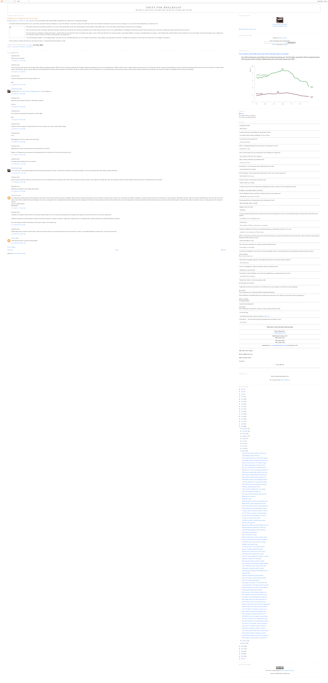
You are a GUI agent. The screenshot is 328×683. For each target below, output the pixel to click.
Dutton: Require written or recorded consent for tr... (254, 602)
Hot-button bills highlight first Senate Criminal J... (254, 530)
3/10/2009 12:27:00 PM (18, 60)
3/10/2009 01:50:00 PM (18, 94)
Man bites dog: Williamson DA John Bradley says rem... (255, 525)
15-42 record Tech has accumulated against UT (30, 91)
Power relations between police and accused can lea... (255, 594)
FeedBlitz (285, 44)
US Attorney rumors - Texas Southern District (253, 546)
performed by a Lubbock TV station (20, 20)
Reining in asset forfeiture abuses (250, 544)
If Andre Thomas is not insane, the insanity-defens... (255, 513)
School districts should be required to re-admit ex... (254, 628)
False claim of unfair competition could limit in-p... (254, 494)
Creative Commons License (287, 670)
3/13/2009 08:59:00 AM (18, 243)
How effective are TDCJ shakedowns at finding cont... (255, 597)
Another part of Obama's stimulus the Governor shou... (255, 460)
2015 (242, 411)
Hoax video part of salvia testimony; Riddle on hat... (255, 592)
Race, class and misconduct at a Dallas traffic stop (254, 467)
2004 (242, 656)
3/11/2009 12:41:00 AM (18, 154)
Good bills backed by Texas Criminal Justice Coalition (255, 621)
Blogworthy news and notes (248, 496)
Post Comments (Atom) (19, 253)
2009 (242, 426)
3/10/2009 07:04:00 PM (18, 119)
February (244, 640)
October (244, 433)
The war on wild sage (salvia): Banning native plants (255, 618)
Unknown (13, 238)
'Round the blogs (246, 573)
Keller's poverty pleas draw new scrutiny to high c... (254, 463)
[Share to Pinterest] (42, 45)
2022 (242, 394)
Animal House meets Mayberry (249, 532)
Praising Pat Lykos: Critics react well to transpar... (254, 542)
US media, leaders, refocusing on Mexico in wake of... (255, 510)
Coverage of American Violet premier (251, 518)
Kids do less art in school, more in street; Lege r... (254, 551)
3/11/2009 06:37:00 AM (18, 173)
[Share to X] (39, 45)
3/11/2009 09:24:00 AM (18, 182)
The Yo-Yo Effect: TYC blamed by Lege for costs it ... (255, 609)
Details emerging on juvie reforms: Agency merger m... (255, 587)
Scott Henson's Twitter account (248, 29)
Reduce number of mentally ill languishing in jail (254, 611)
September (245, 436)
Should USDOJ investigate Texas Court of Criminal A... (255, 635)
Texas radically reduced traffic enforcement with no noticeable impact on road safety (264, 54)
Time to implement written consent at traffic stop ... (254, 566)
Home (116, 250)
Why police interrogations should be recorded (253, 561)
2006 (242, 651)
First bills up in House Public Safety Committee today (255, 630)
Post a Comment (11, 247)
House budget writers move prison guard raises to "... (255, 599)
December (245, 428)
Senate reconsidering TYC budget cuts (251, 491)
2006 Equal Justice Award (279, 333)
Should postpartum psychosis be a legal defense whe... (255, 501)
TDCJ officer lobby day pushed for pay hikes (253, 554)
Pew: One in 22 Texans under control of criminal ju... (255, 623)
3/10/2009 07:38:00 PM (18, 142)
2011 (242, 421)
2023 (242, 391)
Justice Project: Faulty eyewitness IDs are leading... (254, 484)
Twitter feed (267, 316)
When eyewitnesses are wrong (249, 534)
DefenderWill (14, 195)
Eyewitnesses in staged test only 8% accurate (253, 568)
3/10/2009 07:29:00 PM (18, 129)
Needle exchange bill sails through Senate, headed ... (255, 508)
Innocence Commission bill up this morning (252, 575)
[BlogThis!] (37, 45)
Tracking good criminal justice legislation (252, 590)
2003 (242, 659)
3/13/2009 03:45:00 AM (18, 234)
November (245, 431)
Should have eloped (247, 498)
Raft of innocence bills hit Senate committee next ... (254, 477)
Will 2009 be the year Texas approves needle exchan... (255, 616)
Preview (274, 44)
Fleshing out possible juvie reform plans (251, 558)
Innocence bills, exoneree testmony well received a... (255, 453)
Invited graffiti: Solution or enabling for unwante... (254, 633)
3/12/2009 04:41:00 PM (18, 225)
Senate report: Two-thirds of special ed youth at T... (254, 626)
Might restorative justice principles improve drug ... (254, 503)
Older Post (223, 250)
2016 (242, 409)
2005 (242, 654)
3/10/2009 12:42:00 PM (18, 84)
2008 (242, 646)
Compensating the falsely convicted (250, 455)
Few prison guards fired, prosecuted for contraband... (255, 539)
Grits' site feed (283, 38)
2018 (242, 404)
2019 (242, 401)
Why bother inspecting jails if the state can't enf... (254, 465)
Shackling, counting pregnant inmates (251, 486)
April (243, 448)
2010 (242, 424)
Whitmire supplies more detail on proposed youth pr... (255, 606)
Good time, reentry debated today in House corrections (255, 556)
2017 (242, 406)
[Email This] (36, 45)
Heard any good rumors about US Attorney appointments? (256, 604)
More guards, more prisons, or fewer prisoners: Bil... (255, 582)
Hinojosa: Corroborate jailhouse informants (252, 549)
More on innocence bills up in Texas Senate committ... (255, 458)
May (243, 446)
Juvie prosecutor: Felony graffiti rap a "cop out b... (254, 515)
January (244, 643)
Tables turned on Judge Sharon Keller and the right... (255, 474)
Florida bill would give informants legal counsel (253, 520)
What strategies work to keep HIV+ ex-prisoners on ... (255, 637)
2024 (242, 389)
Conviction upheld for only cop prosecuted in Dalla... (255, 482)
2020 (242, 399)
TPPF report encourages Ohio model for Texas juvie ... (255, 472)
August (244, 438)
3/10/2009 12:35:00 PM (18, 72)
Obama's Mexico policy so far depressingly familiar (254, 479)
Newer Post (10, 250)
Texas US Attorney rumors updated (250, 580)
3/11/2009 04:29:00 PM (18, 191)
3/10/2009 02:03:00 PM (18, 107)
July (243, 441)
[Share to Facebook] (41, 45)
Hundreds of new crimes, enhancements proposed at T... (255, 470)
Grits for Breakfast (164, 7)
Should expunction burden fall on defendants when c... (255, 570)
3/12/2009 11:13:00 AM (18, 208)
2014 (242, 414)
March (244, 451)
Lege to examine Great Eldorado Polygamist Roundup (255, 563)
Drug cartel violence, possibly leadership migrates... (254, 578)
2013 (242, 416)
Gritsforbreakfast (15, 89)
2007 (242, 649)
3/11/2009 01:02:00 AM (18, 164)
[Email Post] (33, 44)
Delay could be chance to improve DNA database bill (255, 506)
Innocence (29, 46)
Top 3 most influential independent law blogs (278, 345)
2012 (242, 419)
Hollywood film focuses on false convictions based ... (255, 537)
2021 (242, 396)
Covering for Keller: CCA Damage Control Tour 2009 (255, 585)
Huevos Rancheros (285, 380)
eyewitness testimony (19, 46)
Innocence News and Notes (248, 522)
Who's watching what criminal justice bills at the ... (254, 614)
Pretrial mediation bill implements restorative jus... (254, 527)
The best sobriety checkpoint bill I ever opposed (253, 489)
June (243, 443)
